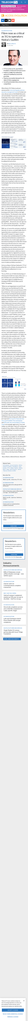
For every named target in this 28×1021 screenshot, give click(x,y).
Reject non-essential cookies (13, 1013)
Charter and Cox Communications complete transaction (11, 504)
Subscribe (13, 526)
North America (13, 469)
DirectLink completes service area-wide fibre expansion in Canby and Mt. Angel (13, 608)
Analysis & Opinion (7, 466)
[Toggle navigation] (25, 2)
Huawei (16, 468)
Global (11, 468)
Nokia (7, 469)
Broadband (15, 466)
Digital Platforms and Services (12, 489)
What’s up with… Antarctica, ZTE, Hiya (12, 479)
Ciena (20, 466)
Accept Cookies (13, 1010)
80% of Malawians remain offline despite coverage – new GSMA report (13, 491)
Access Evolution (6, 30)
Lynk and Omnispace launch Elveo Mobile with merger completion (12, 620)
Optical (19, 469)
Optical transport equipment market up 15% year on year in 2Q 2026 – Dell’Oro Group (13, 597)
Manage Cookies (12, 1016)
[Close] (24, 1000)
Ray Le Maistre (12, 43)
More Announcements (11, 639)
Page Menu (5, 25)
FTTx (8, 468)
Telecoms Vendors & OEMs (9, 470)
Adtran (20, 465)
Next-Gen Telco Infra (10, 593)
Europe (4, 468)
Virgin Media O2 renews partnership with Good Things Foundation (13, 632)
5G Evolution (6, 465)
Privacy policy (21, 528)
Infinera (20, 468)
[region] (13, 1009)
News (4, 469)
